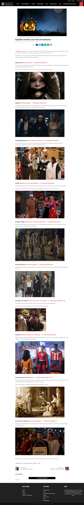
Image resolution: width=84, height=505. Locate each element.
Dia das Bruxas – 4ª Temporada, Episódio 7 (35, 63)
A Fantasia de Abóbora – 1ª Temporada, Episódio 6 (42, 421)
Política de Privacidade (27, 495)
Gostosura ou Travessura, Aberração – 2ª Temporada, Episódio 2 (42, 222)
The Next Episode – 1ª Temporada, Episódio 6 (33, 103)
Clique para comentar (42, 478)
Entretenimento (25, 3)
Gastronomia (40, 3)
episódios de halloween (27, 463)
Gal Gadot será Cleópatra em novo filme (57, 469)
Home (18, 3)
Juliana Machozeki (20, 41)
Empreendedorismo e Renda (69, 3)
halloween (34, 463)
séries (39, 463)
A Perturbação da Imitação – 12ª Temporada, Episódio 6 (42, 140)
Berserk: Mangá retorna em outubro (26, 469)
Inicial (23, 490)
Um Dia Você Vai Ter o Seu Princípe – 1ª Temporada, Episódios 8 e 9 (46, 301)
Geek (60, 3)
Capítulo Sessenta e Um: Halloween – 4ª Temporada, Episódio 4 (38, 335)
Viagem (33, 3)
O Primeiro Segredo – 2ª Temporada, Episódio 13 (39, 265)
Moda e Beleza (53, 3)
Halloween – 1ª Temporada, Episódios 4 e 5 (40, 377)
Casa (47, 3)
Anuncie (73, 0)
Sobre (69, 0)
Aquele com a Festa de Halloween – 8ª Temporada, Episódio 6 (37, 183)
